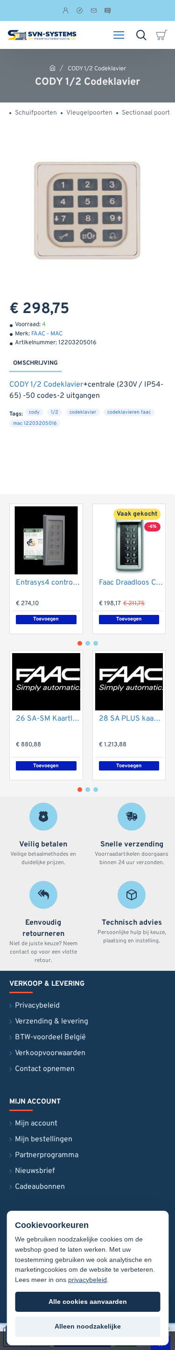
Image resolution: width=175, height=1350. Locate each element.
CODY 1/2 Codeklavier (46, 384)
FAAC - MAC (47, 334)
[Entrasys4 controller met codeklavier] (46, 540)
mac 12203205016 (34, 423)
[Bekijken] (163, 35)
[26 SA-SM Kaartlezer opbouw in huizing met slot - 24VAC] (46, 681)
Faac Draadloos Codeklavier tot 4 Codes (131, 582)
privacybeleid (87, 1279)
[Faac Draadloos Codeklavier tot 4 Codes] (129, 540)
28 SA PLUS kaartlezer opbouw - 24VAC (131, 718)
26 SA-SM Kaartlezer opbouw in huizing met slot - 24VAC (48, 718)
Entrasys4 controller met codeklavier (48, 582)
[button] (46, 619)
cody (34, 412)
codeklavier (83, 412)
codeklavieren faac (129, 412)
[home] (52, 68)
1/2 (54, 412)
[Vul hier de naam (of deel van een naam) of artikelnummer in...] (141, 35)
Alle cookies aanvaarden (88, 1301)
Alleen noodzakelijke (88, 1326)
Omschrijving (35, 363)
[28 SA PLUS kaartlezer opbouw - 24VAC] (129, 681)
